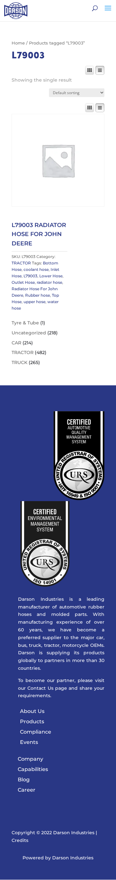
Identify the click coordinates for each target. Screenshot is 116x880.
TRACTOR (21, 263)
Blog (24, 779)
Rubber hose (37, 295)
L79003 (30, 275)
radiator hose (49, 282)
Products (32, 721)
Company (30, 759)
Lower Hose (51, 275)
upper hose (34, 301)
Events (29, 742)
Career (26, 790)
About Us (32, 711)
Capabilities (33, 769)
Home (18, 43)
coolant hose (36, 269)
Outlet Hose (23, 282)
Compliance (35, 732)
